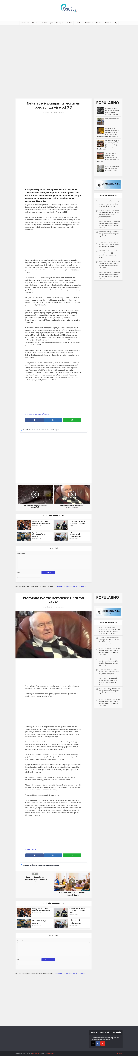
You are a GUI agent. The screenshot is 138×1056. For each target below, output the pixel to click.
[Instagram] (93, 1043)
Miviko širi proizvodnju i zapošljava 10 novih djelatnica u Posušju (112, 168)
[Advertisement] (56, 62)
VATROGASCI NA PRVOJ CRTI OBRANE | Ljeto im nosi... (77, 523)
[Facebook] (98, 1043)
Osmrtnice (108, 23)
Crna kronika (89, 23)
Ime (18, 572)
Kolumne (99, 23)
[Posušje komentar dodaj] (108, 184)
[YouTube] (102, 1043)
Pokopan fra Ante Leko (112, 119)
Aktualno (34, 23)
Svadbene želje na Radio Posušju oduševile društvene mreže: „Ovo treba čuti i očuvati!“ (108, 157)
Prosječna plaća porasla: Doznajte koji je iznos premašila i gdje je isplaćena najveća (109, 244)
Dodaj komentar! (59, 112)
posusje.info (36, 1053)
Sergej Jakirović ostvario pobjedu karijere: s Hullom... (41, 522)
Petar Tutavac (31, 849)
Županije (46, 414)
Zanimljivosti (60, 23)
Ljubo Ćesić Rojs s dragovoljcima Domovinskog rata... (76, 534)
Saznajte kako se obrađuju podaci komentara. (70, 586)
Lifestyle (78, 23)
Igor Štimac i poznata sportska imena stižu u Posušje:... (40, 534)
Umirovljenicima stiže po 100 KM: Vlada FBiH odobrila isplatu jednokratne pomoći (109, 204)
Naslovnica (25, 23)
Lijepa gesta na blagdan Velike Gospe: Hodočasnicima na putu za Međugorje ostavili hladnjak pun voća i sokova (108, 132)
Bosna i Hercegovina (33, 414)
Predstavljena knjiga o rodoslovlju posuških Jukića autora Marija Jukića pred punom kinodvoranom (108, 145)
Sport (51, 23)
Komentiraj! (21, 554)
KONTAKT (120, 1053)
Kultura (69, 23)
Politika (44, 23)
